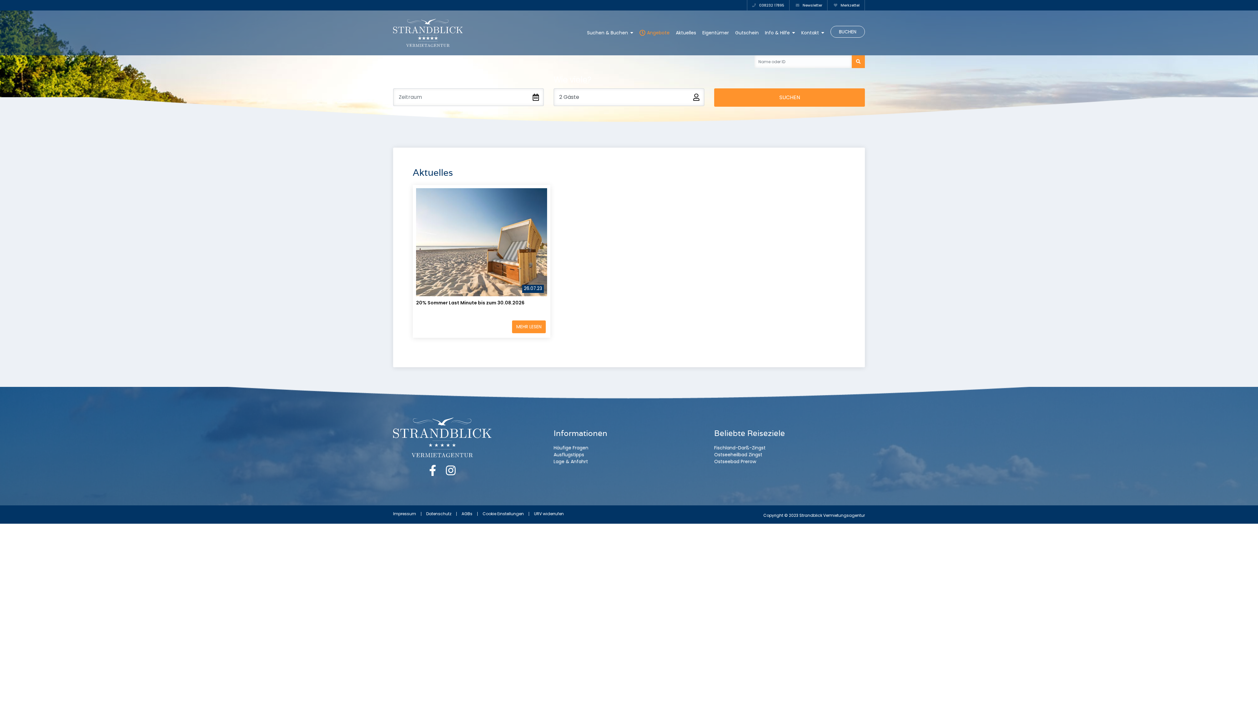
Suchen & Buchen (607, 32)
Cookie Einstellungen (503, 514)
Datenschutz (438, 514)
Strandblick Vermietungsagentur (428, 63)
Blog (475, 63)
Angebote (658, 32)
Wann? (406, 79)
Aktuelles (686, 32)
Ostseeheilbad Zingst (738, 454)
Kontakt (810, 32)
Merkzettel (850, 5)
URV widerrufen (549, 514)
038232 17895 (771, 5)
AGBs (467, 514)
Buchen (847, 31)
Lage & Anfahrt (571, 461)
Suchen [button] (789, 97)
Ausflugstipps (569, 454)
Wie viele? (572, 79)
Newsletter (812, 5)
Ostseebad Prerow (735, 461)
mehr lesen (529, 326)
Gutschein (747, 32)
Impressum (404, 514)
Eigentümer (715, 32)
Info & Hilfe (777, 32)
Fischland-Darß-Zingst (740, 447)
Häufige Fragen (571, 447)
